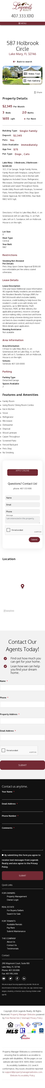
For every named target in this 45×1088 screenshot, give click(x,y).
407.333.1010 (22, 15)
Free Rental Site (12, 1018)
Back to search (24, 61)
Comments (7, 828)
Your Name (7, 791)
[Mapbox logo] (8, 610)
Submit (34, 539)
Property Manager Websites (23, 1014)
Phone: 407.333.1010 (11, 970)
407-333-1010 (26, 488)
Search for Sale (13, 914)
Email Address (7, 731)
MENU (23, 23)
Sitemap (25, 1018)
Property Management (17, 896)
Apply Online (22, 470)
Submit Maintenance (16, 931)
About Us (11, 942)
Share (39, 92)
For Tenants (9, 921)
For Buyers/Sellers (15, 910)
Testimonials (13, 948)
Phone (3, 697)
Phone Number (9, 816)
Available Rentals (14, 924)
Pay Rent (11, 928)
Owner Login (12, 900)
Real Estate (8, 907)
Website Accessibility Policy (22, 1075)
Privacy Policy (36, 1018)
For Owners (8, 893)
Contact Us (12, 945)
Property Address (8, 714)
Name (3, 681)
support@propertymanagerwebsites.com (23, 1072)
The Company (9, 938)
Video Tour (34, 74)
